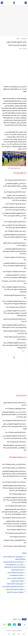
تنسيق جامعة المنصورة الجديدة (16, 572)
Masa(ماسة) (8, 630)
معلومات (15, 619)
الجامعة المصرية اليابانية (17, 570)
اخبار (17, 39)
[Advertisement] (14, 21)
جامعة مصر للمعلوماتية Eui (17, 575)
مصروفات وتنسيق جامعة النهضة (15, 592)
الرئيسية (23, 39)
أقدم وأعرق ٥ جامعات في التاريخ (15, 578)
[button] (19, 624)
